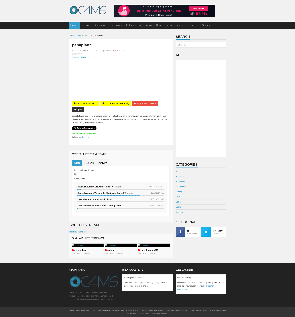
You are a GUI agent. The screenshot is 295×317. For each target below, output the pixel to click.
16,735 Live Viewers (146, 103)
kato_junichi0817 (149, 250)
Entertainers (116, 25)
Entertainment (133, 25)
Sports (179, 25)
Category (100, 25)
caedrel (111, 250)
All (177, 171)
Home (73, 25)
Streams (79, 35)
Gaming (148, 25)
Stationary (180, 212)
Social (168, 25)
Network (86, 25)
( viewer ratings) (79, 57)
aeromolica (80, 250)
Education (180, 176)
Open (79, 109)
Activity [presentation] (102, 162)
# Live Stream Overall (86, 103)
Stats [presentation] (77, 162)
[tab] (77, 162)
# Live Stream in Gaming (116, 103)
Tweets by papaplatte (78, 232)
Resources (191, 25)
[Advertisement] (201, 109)
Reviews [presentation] (89, 162)
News (159, 25)
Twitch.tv (76, 253)
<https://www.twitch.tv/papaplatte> (84, 133)
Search (206, 25)
